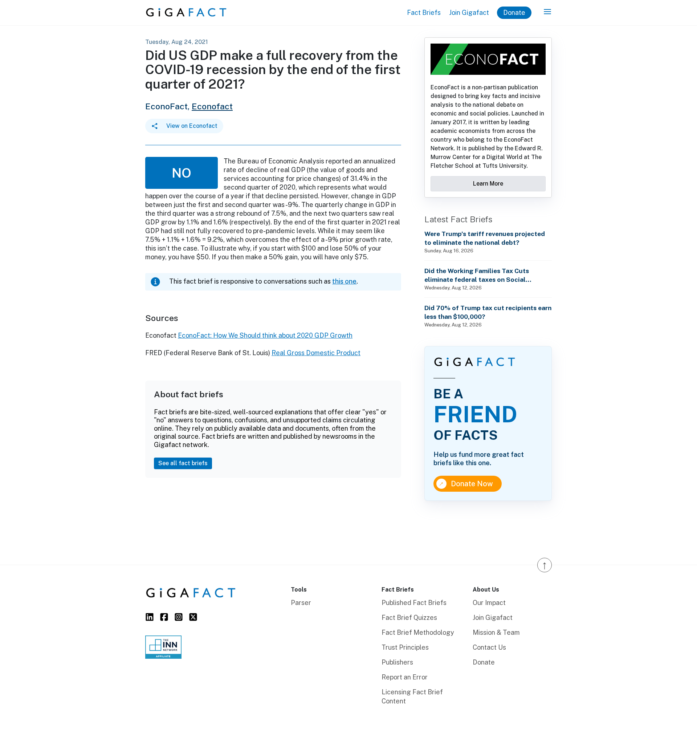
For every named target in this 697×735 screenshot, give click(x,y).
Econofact (212, 106)
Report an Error (405, 677)
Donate (514, 12)
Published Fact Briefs (414, 602)
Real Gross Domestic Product (316, 353)
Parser (301, 602)
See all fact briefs (183, 463)
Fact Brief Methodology (418, 632)
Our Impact (489, 602)
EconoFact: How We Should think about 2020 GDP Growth (265, 335)
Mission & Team (496, 632)
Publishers (397, 662)
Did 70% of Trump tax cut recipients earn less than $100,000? (487, 312)
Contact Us (489, 647)
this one (344, 281)
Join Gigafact (469, 12)
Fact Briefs (424, 12)
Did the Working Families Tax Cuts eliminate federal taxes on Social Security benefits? (476, 275)
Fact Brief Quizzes (409, 617)
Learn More (488, 183)
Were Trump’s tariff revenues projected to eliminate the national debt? (484, 238)
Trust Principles (405, 647)
